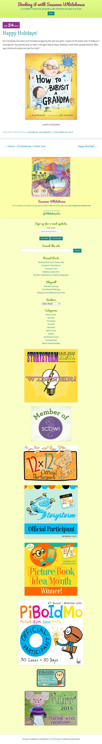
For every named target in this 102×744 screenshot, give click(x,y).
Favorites (33, 132)
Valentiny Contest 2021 (51, 272)
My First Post (51, 331)
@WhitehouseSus (51, 213)
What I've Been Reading (51, 343)
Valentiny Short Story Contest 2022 (51, 262)
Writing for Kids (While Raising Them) (51, 293)
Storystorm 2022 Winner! (51, 265)
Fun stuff (51, 324)
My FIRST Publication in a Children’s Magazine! (51, 275)
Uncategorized (51, 340)
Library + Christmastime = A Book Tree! (25, 146)
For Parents (45, 132)
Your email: (51, 228)
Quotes (51, 334)
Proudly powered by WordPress (35, 739)
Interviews (51, 327)
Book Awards (51, 315)
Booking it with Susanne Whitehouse (51, 4)
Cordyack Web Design (71, 739)
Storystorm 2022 (51, 269)
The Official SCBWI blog (51, 290)
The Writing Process (51, 337)
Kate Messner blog (51, 286)
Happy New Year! (87, 146)
